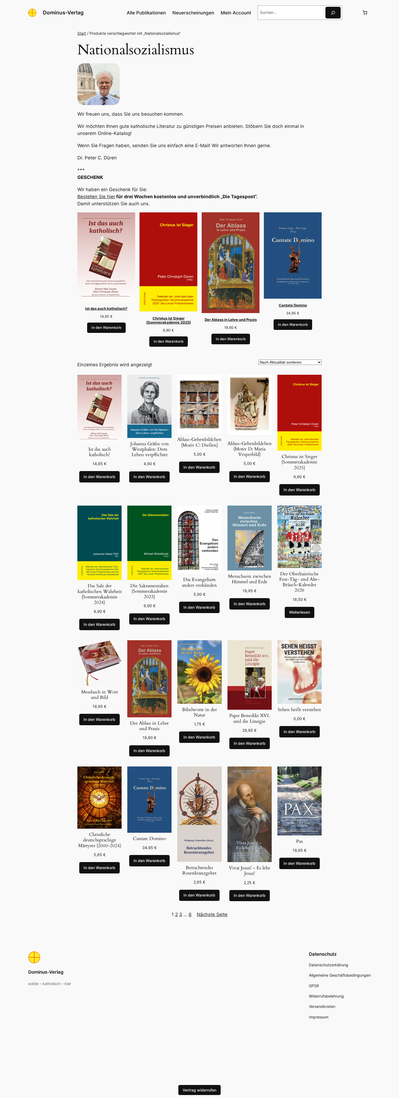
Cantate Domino (149, 838)
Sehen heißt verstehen (299, 709)
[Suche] (333, 12)
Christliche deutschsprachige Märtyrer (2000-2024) (99, 840)
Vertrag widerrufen (199, 1090)
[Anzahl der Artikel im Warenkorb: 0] (365, 12)
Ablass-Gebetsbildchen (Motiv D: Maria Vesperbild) (249, 449)
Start (81, 33)
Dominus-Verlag (63, 12)
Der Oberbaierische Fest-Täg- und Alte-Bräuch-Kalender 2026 (299, 582)
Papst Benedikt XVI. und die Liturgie (249, 718)
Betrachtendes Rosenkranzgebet (199, 870)
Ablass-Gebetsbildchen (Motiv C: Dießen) (199, 442)
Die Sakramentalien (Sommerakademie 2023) (149, 591)
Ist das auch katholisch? (99, 452)
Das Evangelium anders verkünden (199, 582)
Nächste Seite (212, 914)
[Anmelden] (352, 12)
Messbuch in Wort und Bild (99, 694)
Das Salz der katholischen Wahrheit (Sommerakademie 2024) (100, 594)
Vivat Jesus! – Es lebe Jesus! (249, 870)
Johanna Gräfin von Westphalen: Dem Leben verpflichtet (149, 449)
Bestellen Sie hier (96, 196)
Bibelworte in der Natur (199, 712)
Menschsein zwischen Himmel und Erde (249, 579)
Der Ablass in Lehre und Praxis (149, 726)
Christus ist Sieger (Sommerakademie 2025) (299, 462)
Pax (299, 841)
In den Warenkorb (106, 328)
